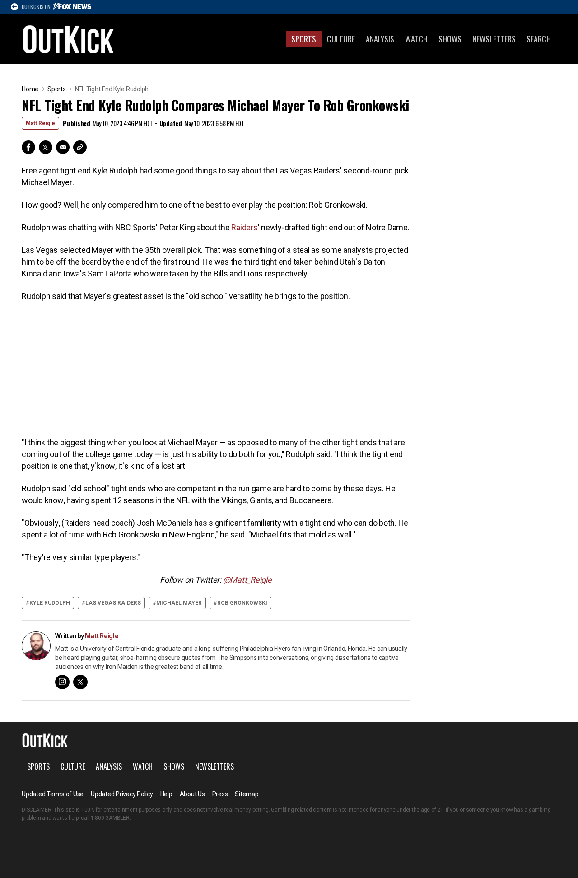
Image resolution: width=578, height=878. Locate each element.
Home (30, 89)
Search (539, 39)
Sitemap (246, 794)
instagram (62, 682)
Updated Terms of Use (53, 794)
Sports (303, 39)
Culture (341, 39)
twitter (80, 682)
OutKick (69, 38)
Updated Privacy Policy (122, 794)
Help (166, 794)
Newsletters (494, 39)
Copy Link (80, 147)
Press (220, 794)
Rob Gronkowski (242, 603)
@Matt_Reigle (247, 579)
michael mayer (179, 603)
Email (63, 147)
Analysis (380, 39)
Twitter (45, 147)
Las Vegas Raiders (113, 603)
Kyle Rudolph (49, 603)
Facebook (28, 147)
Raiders (244, 227)
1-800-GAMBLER (110, 818)
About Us (192, 794)
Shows (449, 39)
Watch (416, 39)
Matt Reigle (40, 123)
